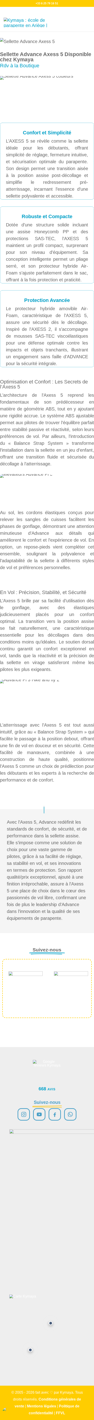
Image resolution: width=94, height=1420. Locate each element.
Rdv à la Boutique (19, 65)
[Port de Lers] (30, 1350)
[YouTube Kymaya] (39, 1114)
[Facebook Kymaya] (55, 1114)
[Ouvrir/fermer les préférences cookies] (7, 1412)
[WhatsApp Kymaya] (70, 1114)
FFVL (60, 1413)
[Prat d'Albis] (51, 1323)
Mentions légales (41, 1406)
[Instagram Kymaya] (24, 1114)
